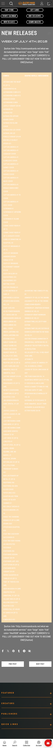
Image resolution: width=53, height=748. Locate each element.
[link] (14, 743)
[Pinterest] (13, 650)
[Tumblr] (19, 650)
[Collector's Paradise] (9, 10)
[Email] (29, 650)
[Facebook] (2, 650)
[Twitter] (8, 650)
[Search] (11, 3)
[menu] (3, 3)
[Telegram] (24, 650)
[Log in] (41, 3)
